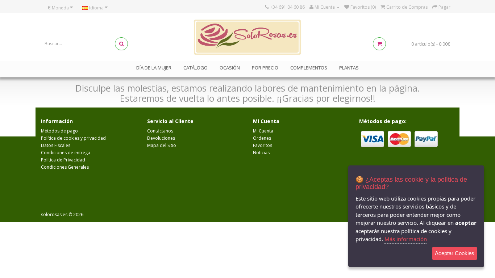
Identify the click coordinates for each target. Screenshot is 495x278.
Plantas (349, 67)
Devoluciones (161, 138)
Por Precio (265, 67)
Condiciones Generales (65, 167)
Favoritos (262, 145)
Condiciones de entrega (65, 152)
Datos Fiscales (55, 145)
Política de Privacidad (63, 160)
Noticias (261, 152)
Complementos (308, 67)
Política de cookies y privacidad (73, 138)
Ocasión (230, 67)
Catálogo (195, 67)
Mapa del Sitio (161, 145)
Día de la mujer (153, 67)
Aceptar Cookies (454, 253)
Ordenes (262, 138)
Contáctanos (160, 131)
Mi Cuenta (263, 131)
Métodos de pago (59, 131)
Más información (405, 239)
